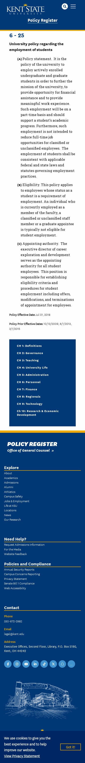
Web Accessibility (15, 588)
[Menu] (73, 6)
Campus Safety (13, 496)
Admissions (11, 482)
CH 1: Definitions (29, 345)
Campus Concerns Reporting (22, 574)
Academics (11, 477)
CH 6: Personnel (29, 382)
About (8, 473)
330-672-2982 (13, 621)
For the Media (12, 549)
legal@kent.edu (14, 633)
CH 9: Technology (29, 403)
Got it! (70, 746)
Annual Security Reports (19, 569)
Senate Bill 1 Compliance (19, 583)
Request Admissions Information (24, 544)
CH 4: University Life (32, 367)
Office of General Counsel (28, 450)
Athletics (9, 491)
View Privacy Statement (22, 755)
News (7, 515)
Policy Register (43, 20)
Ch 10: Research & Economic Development (38, 412)
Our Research (12, 519)
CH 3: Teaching (28, 360)
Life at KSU (10, 505)
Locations (10, 510)
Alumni (8, 487)
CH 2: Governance (30, 353)
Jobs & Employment (16, 501)
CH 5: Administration (33, 374)
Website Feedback (15, 553)
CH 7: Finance (27, 389)
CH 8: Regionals (29, 396)
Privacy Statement (15, 578)
